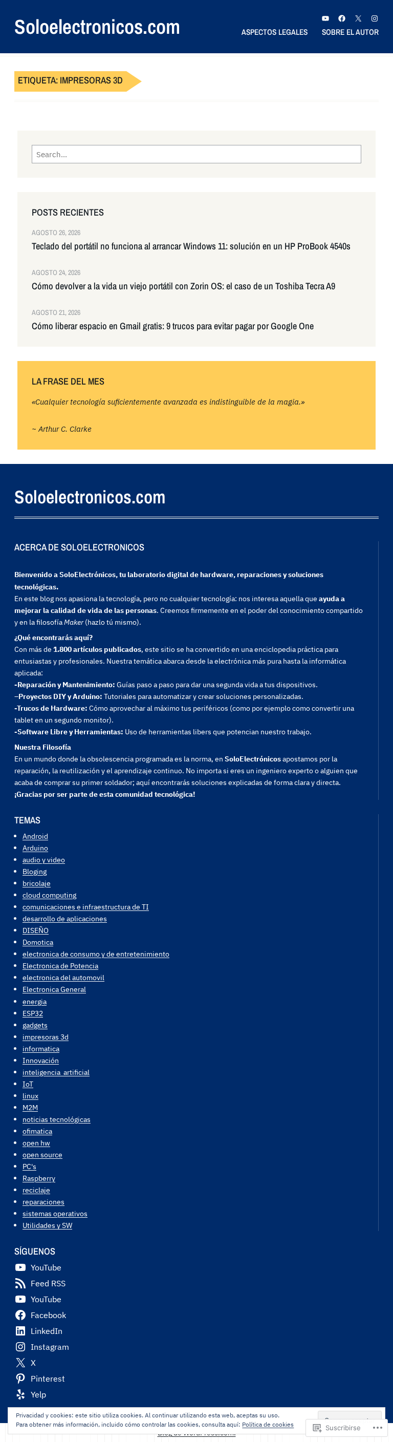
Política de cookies (268, 1424)
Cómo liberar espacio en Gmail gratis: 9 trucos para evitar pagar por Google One (173, 326)
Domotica (38, 942)
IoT (28, 1084)
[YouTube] (325, 18)
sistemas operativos (55, 1213)
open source (42, 1154)
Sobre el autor (350, 32)
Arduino (35, 848)
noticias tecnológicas (57, 1119)
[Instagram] (374, 18)
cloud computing (49, 895)
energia (35, 1001)
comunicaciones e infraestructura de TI (86, 906)
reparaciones (43, 1201)
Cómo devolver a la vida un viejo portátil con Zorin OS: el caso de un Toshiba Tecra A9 (183, 286)
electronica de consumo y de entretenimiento (96, 954)
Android (35, 836)
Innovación (41, 1060)
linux (30, 1095)
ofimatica (37, 1131)
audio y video (44, 859)
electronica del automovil (63, 977)
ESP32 (33, 1013)
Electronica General (54, 989)
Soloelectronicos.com (97, 26)
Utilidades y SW (47, 1225)
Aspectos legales (275, 32)
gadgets (35, 1025)
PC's (29, 1166)
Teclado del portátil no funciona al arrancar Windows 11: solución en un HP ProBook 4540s (191, 246)
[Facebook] (342, 18)
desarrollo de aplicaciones (65, 918)
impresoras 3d (46, 1037)
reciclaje (36, 1190)
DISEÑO (36, 930)
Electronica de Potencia (60, 965)
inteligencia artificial (56, 1072)
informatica (41, 1048)
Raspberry (39, 1178)
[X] (358, 18)
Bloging (35, 871)
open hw (36, 1143)
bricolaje (37, 883)
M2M (30, 1107)
